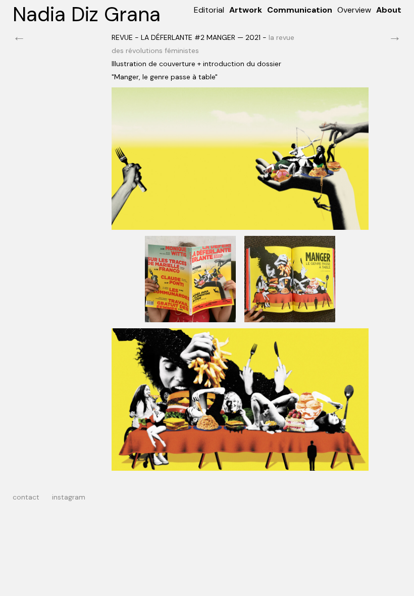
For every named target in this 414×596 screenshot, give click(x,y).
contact (26, 497)
